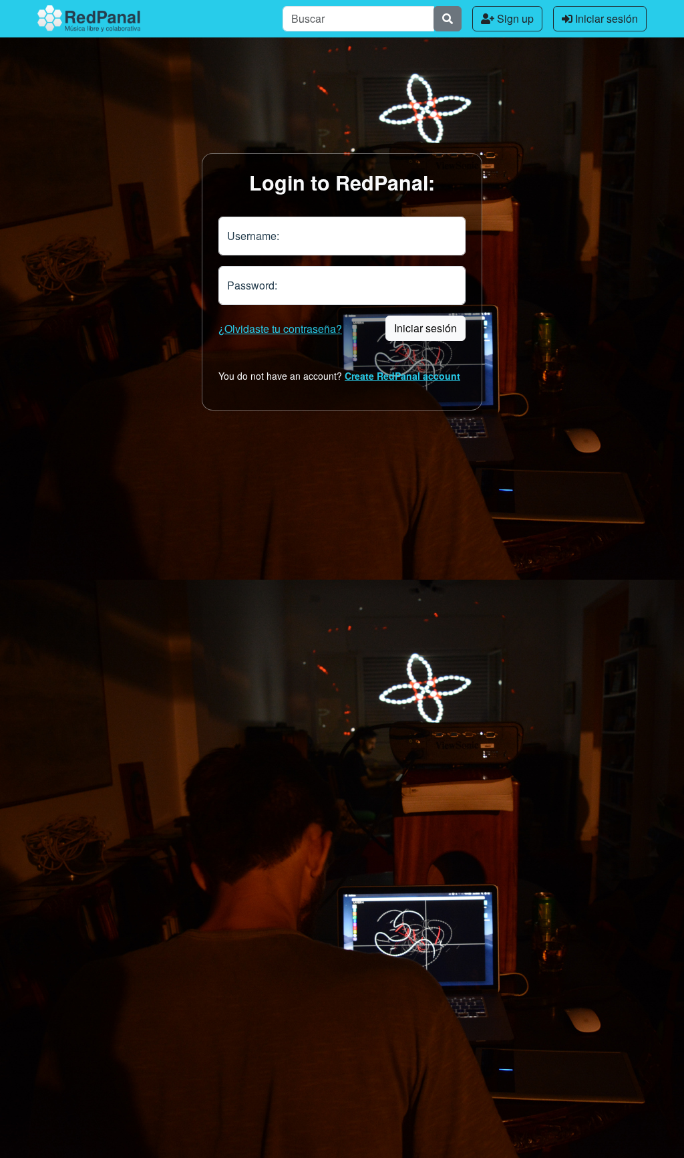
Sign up (514, 18)
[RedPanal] (88, 18)
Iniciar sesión (605, 18)
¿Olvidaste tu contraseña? (280, 328)
